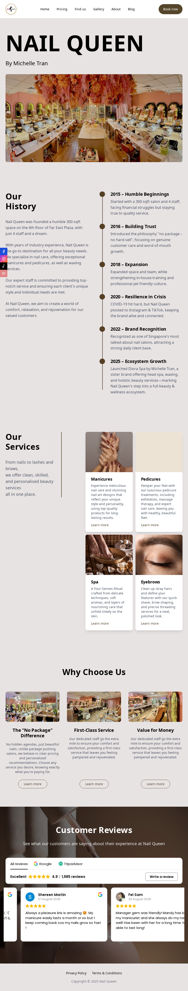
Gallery (98, 9)
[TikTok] (3, 266)
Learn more (100, 525)
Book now (170, 9)
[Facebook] (3, 251)
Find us (80, 9)
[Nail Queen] (11, 9)
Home (44, 9)
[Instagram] (3, 258)
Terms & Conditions (107, 973)
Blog (131, 9)
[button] (43, 863)
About (116, 9)
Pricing (62, 9)
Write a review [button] (162, 876)
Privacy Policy (76, 973)
